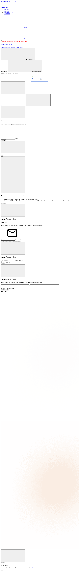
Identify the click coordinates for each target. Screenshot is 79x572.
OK (2, 155)
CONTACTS (7, 14)
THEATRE (6, 11)
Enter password (19, 260)
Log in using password (6, 241)
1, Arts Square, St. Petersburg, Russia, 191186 (12, 47)
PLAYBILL (7, 9)
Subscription (4, 71)
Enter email (18, 239)
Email (16, 138)
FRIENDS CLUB (8, 12)
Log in (2, 263)
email (2, 222)
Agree (2, 562)
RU (1, 105)
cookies (32, 567)
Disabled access (12, 1)
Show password (6, 262)
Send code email (16, 241)
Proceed (3, 203)
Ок (1, 570)
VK (6, 222)
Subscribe (3, 140)
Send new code (4, 289)
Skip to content (4, 1)
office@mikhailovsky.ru (6, 44)
